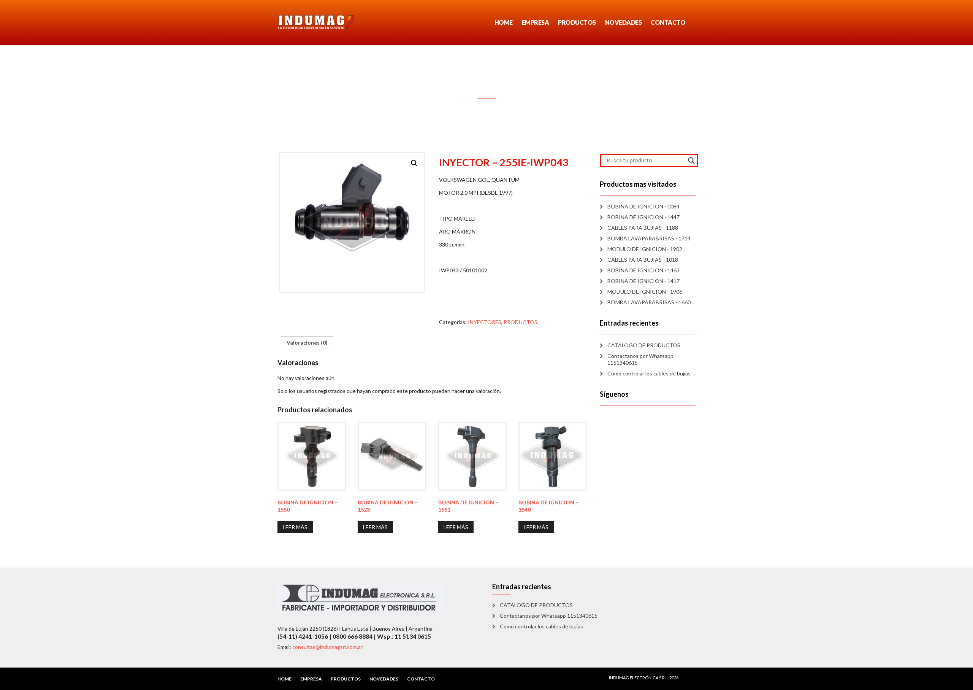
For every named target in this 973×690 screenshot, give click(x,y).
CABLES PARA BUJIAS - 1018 (642, 259)
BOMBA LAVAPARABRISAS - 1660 (649, 302)
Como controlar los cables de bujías (649, 373)
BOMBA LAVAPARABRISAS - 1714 (649, 238)
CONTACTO (668, 22)
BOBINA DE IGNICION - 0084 (643, 206)
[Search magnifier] (691, 160)
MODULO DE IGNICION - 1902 (644, 249)
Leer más (295, 527)
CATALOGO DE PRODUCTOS (643, 345)
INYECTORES (484, 322)
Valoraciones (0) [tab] (307, 342)
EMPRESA (535, 22)
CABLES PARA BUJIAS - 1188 (642, 227)
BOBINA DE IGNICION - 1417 (643, 281)
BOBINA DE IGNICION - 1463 (643, 270)
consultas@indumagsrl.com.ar (327, 647)
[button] (414, 163)
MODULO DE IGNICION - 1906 (644, 291)
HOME (503, 22)
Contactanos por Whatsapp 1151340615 (640, 359)
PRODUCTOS (577, 22)
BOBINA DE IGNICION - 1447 (643, 217)
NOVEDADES (623, 22)
